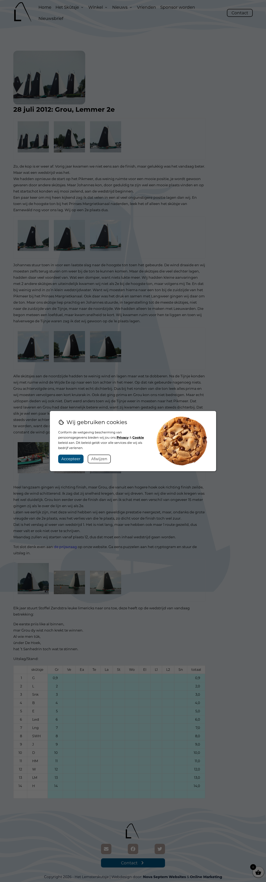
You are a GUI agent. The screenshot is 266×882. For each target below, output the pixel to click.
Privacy (123, 437)
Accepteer (70, 459)
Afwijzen (99, 459)
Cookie (138, 437)
